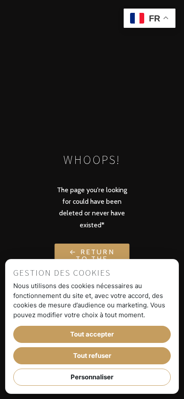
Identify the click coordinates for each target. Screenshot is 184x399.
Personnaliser (92, 377)
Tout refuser (92, 355)
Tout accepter (92, 334)
